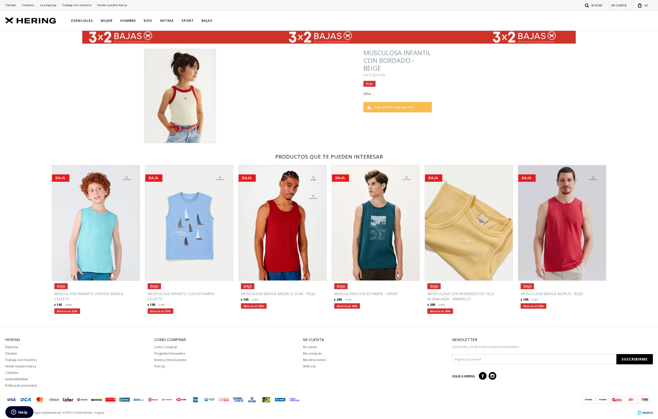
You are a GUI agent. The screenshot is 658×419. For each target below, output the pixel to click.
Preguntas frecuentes (169, 353)
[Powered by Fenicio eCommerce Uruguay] (645, 412)
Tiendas (10, 5)
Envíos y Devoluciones (170, 360)
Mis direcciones (314, 360)
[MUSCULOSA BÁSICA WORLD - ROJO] (562, 223)
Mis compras (312, 353)
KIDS (148, 20)
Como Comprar (165, 347)
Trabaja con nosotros (76, 5)
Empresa (11, 347)
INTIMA (167, 20)
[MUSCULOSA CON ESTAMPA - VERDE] (376, 223)
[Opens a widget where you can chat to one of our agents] (19, 412)
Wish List (309, 366)
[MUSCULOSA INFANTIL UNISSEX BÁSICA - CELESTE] (96, 223)
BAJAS (207, 20)
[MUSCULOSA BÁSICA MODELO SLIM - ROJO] (282, 223)
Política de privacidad (21, 385)
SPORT (187, 20)
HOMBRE (128, 20)
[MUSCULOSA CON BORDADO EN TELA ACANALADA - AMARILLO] (469, 223)
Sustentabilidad (16, 379)
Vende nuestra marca (112, 5)
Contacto (28, 5)
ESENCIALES (82, 20)
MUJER (107, 20)
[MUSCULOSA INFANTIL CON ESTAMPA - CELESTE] (189, 223)
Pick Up (159, 366)
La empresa (48, 5)
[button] (593, 5)
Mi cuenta (310, 347)
